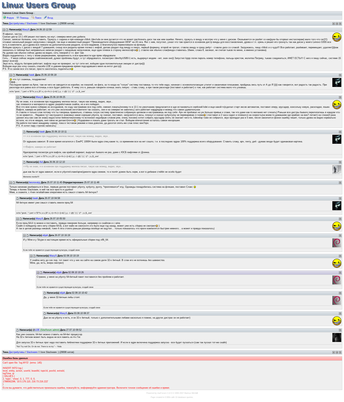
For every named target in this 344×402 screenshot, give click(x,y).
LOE (37, 330)
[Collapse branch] (4, 29)
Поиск (37, 17)
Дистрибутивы (16, 23)
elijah (45, 235)
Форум (10, 17)
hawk (31, 74)
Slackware (32, 23)
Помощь (24, 17)
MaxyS (26, 29)
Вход (50, 17)
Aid (41, 162)
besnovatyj (34, 182)
